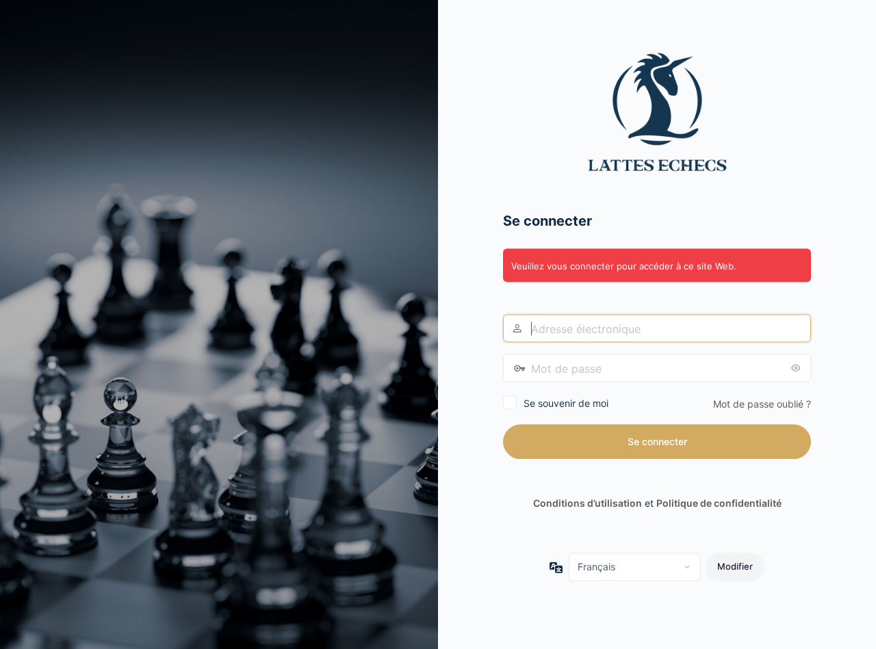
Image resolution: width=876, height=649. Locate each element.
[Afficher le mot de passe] (797, 368)
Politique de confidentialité (719, 503)
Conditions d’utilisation (587, 503)
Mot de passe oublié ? (762, 404)
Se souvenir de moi (566, 403)
